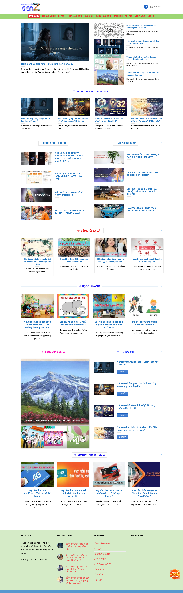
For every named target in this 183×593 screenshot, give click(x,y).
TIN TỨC (128, 16)
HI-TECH (61, 16)
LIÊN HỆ (151, 16)
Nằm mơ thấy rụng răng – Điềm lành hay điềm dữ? (76, 546)
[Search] (146, 7)
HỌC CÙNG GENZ (49, 16)
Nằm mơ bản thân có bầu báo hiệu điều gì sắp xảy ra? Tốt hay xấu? (77, 580)
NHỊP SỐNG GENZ (75, 16)
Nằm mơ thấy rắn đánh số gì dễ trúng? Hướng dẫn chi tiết (76, 569)
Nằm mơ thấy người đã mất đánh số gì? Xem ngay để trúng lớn (76, 557)
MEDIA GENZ (140, 16)
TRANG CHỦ (34, 16)
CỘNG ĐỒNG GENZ (103, 16)
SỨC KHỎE (89, 16)
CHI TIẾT (122, 372)
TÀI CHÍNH (118, 16)
